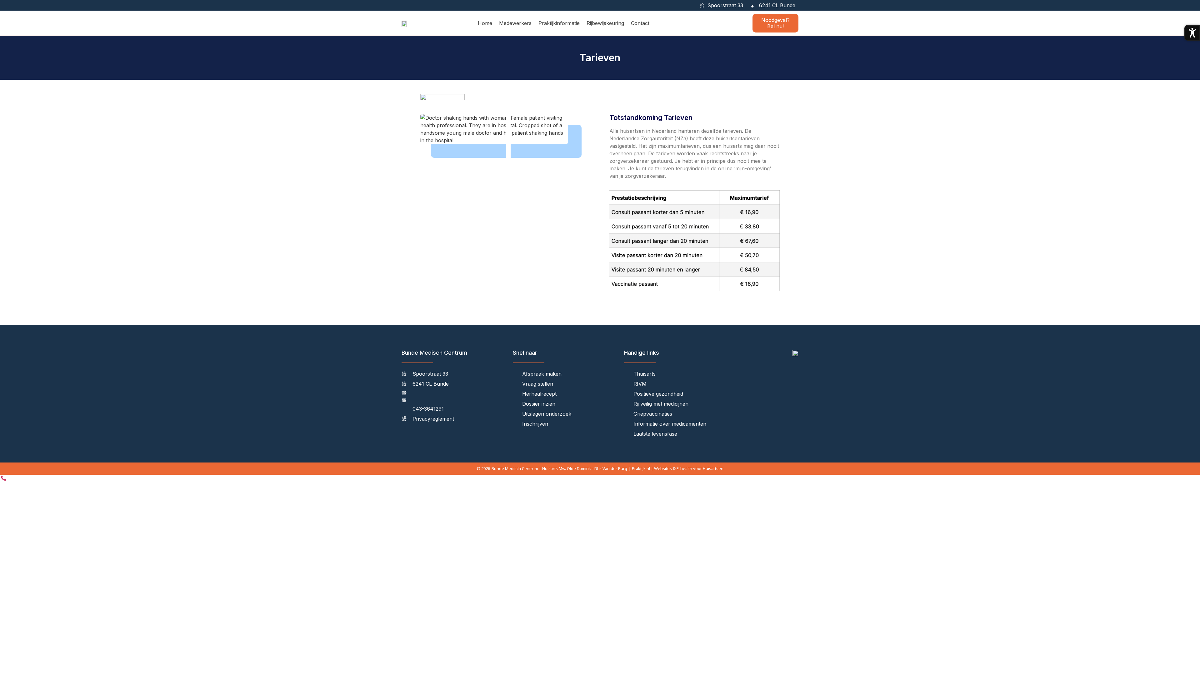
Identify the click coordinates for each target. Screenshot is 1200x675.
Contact (640, 23)
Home (485, 23)
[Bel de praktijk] (3, 480)
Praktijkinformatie (559, 23)
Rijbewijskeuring (605, 23)
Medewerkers (515, 23)
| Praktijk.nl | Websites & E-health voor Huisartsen (676, 468)
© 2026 (483, 468)
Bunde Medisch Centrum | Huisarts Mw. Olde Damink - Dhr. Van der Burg (559, 468)
